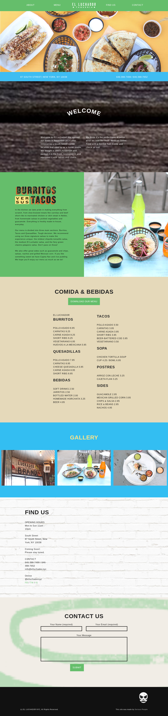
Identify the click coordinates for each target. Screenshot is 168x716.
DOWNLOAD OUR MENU (84, 301)
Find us (111, 5)
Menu (57, 5)
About (31, 5)
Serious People (141, 709)
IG (36, 583)
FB (26, 583)
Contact (137, 5)
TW (31, 583)
